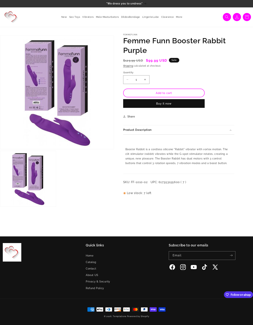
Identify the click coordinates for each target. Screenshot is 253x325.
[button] (73, 17)
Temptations (119, 316)
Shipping (128, 66)
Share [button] (131, 116)
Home (89, 255)
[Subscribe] (231, 255)
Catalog (91, 262)
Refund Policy (95, 288)
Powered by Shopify (138, 316)
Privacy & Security (98, 281)
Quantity (128, 72)
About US (92, 275)
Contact (91, 268)
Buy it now (164, 103)
